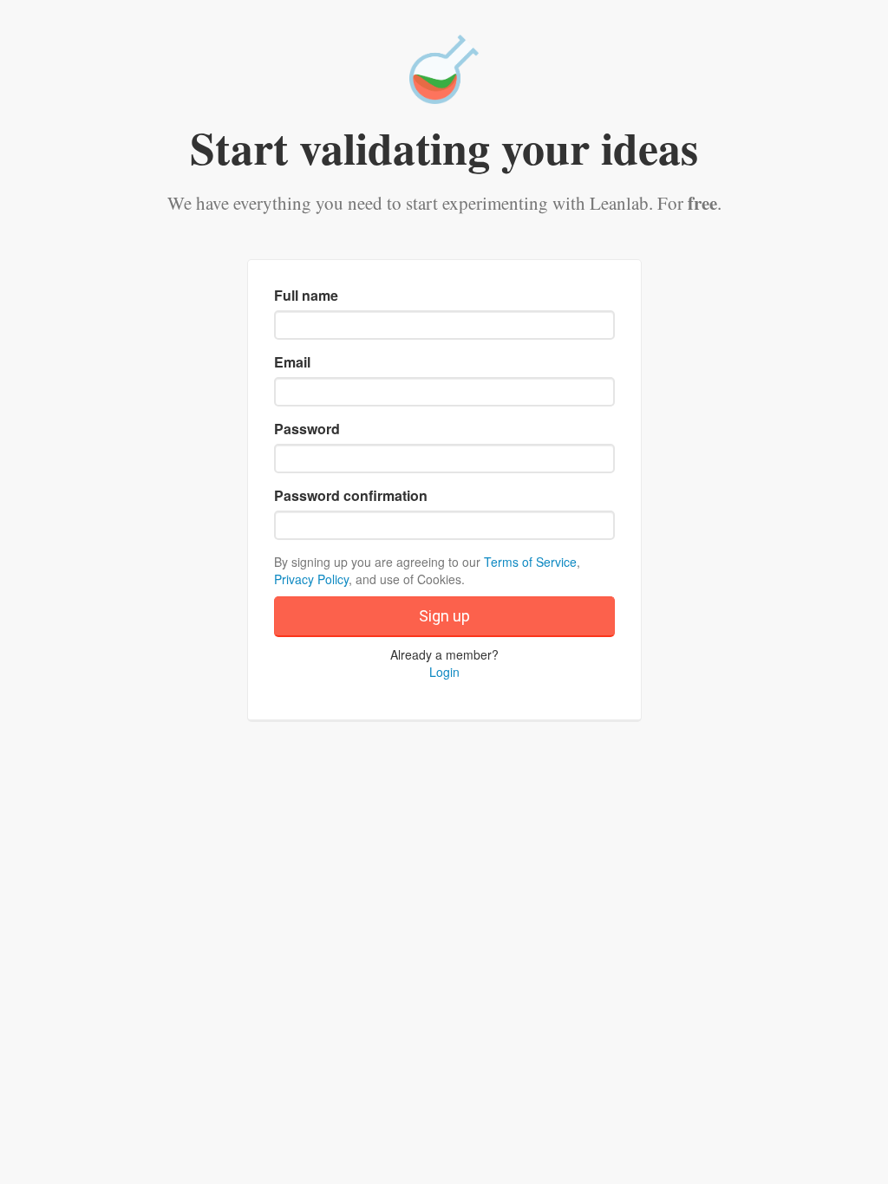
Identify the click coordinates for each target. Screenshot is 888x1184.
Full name (306, 295)
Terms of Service (530, 561)
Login (444, 671)
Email (292, 362)
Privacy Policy (311, 579)
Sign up (444, 616)
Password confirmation (351, 495)
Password (307, 429)
